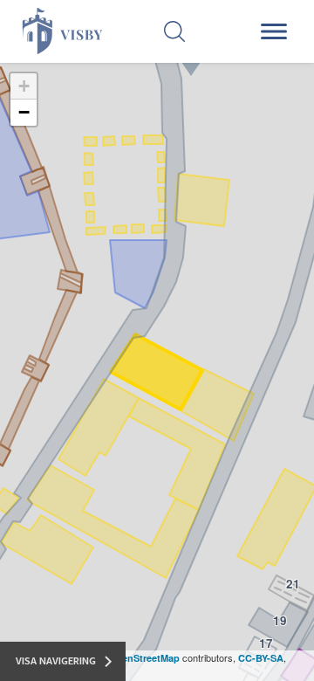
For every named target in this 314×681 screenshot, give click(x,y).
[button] (23, 86)
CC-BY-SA (260, 657)
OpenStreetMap (144, 657)
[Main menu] (276, 31)
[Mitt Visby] (55, 31)
